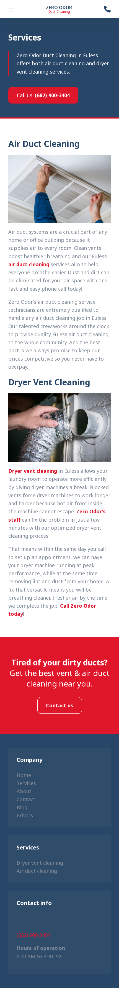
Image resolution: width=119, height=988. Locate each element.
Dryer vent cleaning (32, 470)
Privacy (25, 815)
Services (26, 783)
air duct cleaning (28, 264)
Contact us (59, 705)
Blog (22, 807)
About (24, 791)
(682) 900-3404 (43, 95)
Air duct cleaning (37, 871)
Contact (26, 799)
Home (24, 775)
